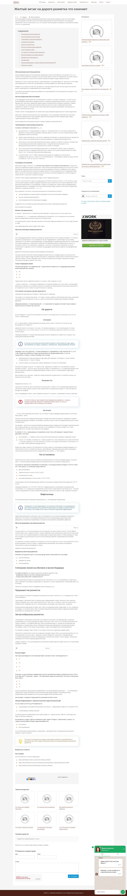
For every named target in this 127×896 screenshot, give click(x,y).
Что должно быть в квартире (46, 807)
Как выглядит (25, 60)
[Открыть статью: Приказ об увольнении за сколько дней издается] (96, 107)
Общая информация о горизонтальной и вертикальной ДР (38, 62)
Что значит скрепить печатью (24, 827)
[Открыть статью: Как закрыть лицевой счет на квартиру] (96, 81)
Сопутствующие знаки (27, 50)
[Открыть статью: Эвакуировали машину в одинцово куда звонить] (96, 32)
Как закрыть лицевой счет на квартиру (95, 89)
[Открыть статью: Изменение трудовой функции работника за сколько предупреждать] (96, 156)
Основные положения (27, 42)
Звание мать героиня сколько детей (94, 141)
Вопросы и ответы (26, 65)
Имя (16, 854)
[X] (31, 779)
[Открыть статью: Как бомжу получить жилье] (96, 58)
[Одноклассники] (29, 779)
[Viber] (33, 779)
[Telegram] (35, 779)
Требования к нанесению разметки (31, 39)
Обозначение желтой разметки (30, 34)
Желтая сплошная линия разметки (31, 47)
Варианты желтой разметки (29, 57)
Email (38, 854)
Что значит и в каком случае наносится (33, 52)
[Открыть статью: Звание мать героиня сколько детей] (96, 133)
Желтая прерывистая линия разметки (32, 55)
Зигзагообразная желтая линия (30, 37)
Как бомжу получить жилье (91, 65)
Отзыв (17, 861)
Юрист (16, 2)
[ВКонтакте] (27, 779)
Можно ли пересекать (27, 44)
